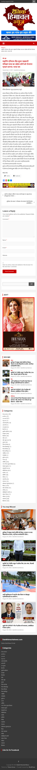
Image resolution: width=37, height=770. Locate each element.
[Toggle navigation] (3, 43)
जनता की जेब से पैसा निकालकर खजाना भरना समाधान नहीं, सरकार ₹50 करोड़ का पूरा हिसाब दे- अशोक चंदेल (22, 399)
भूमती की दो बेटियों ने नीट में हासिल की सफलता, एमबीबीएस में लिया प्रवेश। (20, 390)
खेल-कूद (4, 58)
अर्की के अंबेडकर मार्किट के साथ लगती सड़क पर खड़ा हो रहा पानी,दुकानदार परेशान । (18, 195)
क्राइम (4, 433)
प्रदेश (4, 472)
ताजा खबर (7, 357)
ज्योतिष (4, 453)
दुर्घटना (4, 457)
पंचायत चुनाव (5, 466)
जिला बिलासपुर (6, 446)
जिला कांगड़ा (5, 444)
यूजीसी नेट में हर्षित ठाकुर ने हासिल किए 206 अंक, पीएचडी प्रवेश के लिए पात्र (22, 373)
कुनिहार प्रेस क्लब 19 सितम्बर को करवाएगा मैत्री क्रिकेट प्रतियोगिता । (20, 202)
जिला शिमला (5, 449)
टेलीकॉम (4, 455)
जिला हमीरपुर (6, 451)
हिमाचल (4, 501)
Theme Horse (11, 767)
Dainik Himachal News (23, 765)
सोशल (12, 360)
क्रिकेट (4, 436)
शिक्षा (12, 370)
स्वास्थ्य (4, 498)
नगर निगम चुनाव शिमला (8, 464)
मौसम (4, 477)
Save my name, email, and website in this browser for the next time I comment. (18, 265)
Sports (4, 420)
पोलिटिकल (13, 396)
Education (5, 414)
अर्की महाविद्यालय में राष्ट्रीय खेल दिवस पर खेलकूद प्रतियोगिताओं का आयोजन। (21, 382)
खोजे (31, 284)
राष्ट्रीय (4, 479)
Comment (6, 219)
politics (5, 416)
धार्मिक (4, 462)
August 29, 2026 (15, 368)
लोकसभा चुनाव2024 (7, 483)
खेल (3, 438)
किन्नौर (4, 429)
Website (5, 255)
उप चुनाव (5, 427)
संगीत (4, 490)
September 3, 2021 (8, 70)
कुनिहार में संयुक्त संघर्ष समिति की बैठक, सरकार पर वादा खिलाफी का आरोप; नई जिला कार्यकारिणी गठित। (22, 364)
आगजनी (4, 425)
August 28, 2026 (15, 393)
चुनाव (4, 442)
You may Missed (8, 507)
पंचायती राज (5, 468)
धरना (4, 459)
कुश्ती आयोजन (6, 431)
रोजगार (4, 481)
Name (5, 240)
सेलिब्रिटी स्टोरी (6, 492)
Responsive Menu (34, 1)
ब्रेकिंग (4, 475)
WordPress (32, 767)
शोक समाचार (5, 488)
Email (5, 248)
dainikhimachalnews (19, 70)
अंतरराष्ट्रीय (5, 423)
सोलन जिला (5, 494)
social (4, 418)
